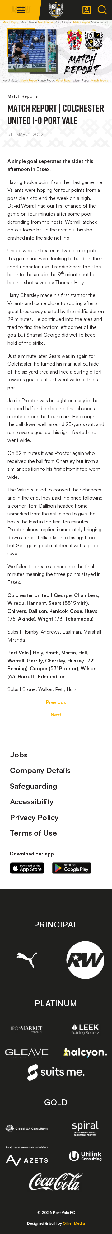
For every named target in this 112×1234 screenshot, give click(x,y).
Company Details (40, 770)
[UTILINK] (85, 1156)
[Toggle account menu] (87, 10)
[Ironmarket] (27, 1029)
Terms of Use (33, 832)
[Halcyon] (85, 1053)
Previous (56, 702)
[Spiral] (85, 1128)
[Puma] (27, 960)
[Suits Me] (56, 1072)
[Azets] (27, 1156)
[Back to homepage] (56, 10)
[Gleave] (27, 1053)
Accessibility (32, 801)
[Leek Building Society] (85, 1029)
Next (56, 714)
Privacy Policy (34, 817)
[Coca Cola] (56, 1182)
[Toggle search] (102, 10)
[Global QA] (27, 1128)
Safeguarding (33, 786)
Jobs (19, 754)
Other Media (74, 1223)
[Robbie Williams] (85, 960)
